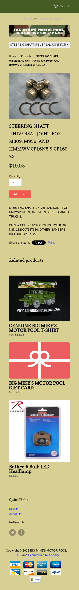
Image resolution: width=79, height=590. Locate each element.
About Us (15, 514)
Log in (28, 19)
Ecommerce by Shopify (43, 555)
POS (18, 555)
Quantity (14, 176)
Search (14, 508)
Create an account (51, 19)
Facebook (21, 532)
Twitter (12, 532)
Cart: (65, 6)
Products (26, 56)
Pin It (51, 242)
